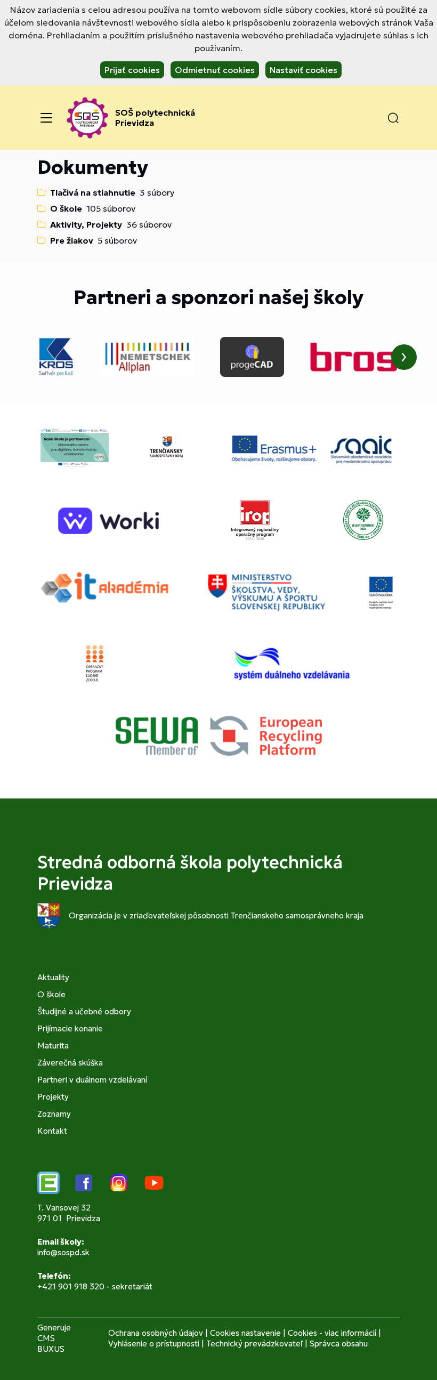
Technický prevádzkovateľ (254, 1343)
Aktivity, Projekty (86, 224)
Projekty (53, 1097)
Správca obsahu (339, 1343)
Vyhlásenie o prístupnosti (153, 1343)
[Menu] (46, 117)
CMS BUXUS (50, 1343)
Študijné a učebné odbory (84, 1011)
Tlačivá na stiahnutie (92, 192)
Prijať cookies (132, 69)
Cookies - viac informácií (332, 1333)
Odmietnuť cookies (215, 69)
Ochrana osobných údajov (155, 1333)
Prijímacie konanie (70, 1028)
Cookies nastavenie (245, 1333)
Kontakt (52, 1131)
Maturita (53, 1045)
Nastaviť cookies (303, 69)
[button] (393, 117)
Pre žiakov (71, 240)
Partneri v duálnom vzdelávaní (92, 1080)
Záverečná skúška (70, 1063)
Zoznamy (54, 1114)
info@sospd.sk (63, 1252)
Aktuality (53, 977)
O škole (66, 208)
